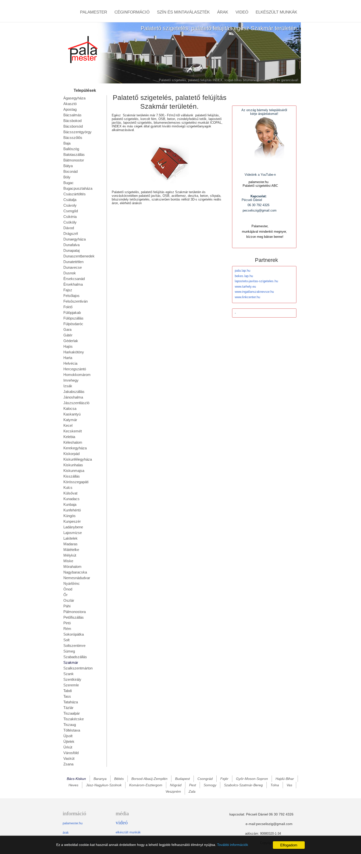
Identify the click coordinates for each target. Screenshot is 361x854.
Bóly (66, 177)
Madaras (70, 544)
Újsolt (67, 736)
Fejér (224, 779)
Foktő (67, 307)
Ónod (67, 589)
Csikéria (70, 216)
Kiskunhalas (73, 465)
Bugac (68, 183)
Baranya (100, 779)
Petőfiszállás (73, 617)
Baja (66, 143)
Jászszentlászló (76, 403)
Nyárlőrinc (71, 583)
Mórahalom (72, 566)
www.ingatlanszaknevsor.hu (254, 292)
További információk (232, 845)
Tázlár (68, 708)
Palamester (93, 12)
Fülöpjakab (72, 312)
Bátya (68, 166)
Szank (68, 674)
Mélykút (69, 555)
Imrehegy (71, 380)
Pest (192, 785)
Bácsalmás (72, 115)
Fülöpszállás (73, 318)
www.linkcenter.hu (247, 297)
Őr (65, 595)
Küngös (69, 516)
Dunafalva (71, 245)
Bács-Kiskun (76, 779)
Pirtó (67, 623)
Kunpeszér (72, 521)
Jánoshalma (73, 397)
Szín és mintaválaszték (183, 12)
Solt (66, 640)
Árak (222, 12)
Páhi (66, 606)
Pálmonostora (74, 612)
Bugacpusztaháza (77, 188)
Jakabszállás (73, 391)
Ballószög (71, 149)
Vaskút (68, 758)
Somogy (210, 785)
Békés (119, 779)
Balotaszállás (74, 154)
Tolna (274, 785)
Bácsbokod (72, 121)
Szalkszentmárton (78, 668)
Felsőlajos (71, 296)
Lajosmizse (72, 533)
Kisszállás (71, 476)
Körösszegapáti (75, 482)
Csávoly (70, 205)
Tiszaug (69, 724)
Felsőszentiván (75, 301)
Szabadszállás (75, 657)
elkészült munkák (128, 832)
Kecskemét (72, 431)
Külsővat (70, 493)
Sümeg (69, 651)
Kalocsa (69, 408)
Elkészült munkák (276, 12)
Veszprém (173, 791)
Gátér (67, 335)
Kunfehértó (72, 510)
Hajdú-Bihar (285, 779)
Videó (242, 12)
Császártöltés (74, 194)
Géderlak (70, 341)
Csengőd (70, 211)
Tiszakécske (73, 719)
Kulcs (67, 487)
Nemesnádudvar (76, 578)
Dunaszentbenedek (79, 256)
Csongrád (205, 779)
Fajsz (67, 290)
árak (66, 832)
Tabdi (67, 691)
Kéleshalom (72, 442)
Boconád (70, 171)
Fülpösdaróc (73, 324)
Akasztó (70, 104)
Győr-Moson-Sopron (252, 779)
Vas (289, 785)
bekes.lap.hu (244, 276)
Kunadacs (71, 499)
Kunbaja (69, 504)
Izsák (67, 386)
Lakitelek (70, 538)
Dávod (68, 228)
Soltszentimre (74, 645)
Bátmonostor (73, 160)
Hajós (68, 346)
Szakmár (70, 662)
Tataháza (70, 702)
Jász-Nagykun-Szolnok (104, 785)
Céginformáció (132, 12)
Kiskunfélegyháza (77, 459)
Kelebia (69, 437)
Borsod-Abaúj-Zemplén (149, 779)
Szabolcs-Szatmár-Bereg (243, 785)
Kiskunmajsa (73, 470)
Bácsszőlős (72, 137)
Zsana (68, 764)
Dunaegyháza (74, 239)
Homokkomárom (77, 375)
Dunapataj (71, 250)
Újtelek (68, 741)
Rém (67, 629)
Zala (192, 791)
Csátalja (69, 200)
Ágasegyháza (74, 98)
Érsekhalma (73, 284)
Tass (67, 696)
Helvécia (70, 363)
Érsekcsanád (74, 279)
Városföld (71, 753)
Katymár (70, 420)
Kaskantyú (72, 414)
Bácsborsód (73, 126)
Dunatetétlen (73, 262)
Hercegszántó (74, 369)
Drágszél (70, 233)
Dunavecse (72, 267)
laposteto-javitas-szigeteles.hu (256, 281)
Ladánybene (73, 527)
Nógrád (175, 785)
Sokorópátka (73, 634)
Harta (67, 358)
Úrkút (67, 747)
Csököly (70, 222)
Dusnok (69, 273)
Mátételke (71, 549)
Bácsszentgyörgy (77, 132)
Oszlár (68, 600)
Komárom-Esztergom (145, 785)
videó (122, 822)
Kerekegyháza (75, 448)
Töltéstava (71, 730)
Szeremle (71, 685)
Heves (73, 785)
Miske (68, 561)
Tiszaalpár (71, 713)
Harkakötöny (73, 352)
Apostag (70, 109)
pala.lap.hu (242, 270)
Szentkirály (72, 679)
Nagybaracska (75, 572)
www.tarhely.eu (245, 286)
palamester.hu (73, 823)
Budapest (182, 779)
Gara (67, 329)
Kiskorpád (71, 454)
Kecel (67, 425)
